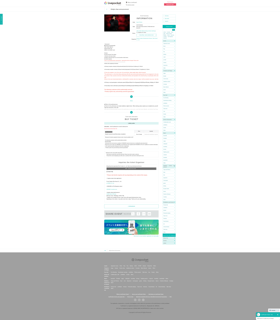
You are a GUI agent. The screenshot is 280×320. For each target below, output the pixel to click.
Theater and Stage (167, 70)
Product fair (165, 204)
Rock (164, 46)
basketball (165, 160)
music (164, 40)
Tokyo (154, 30)
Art (163, 224)
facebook (138, 213)
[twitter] (136, 300)
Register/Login (170, 4)
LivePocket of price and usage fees (116, 296)
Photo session (169, 33)
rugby (164, 141)
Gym (164, 172)
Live (164, 111)
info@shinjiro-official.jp (111, 194)
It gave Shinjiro (139, 22)
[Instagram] (144, 300)
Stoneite (165, 38)
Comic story (165, 78)
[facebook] (140, 300)
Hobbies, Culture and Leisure (106, 282)
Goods (164, 114)
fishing (164, 185)
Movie (168, 35)
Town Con (165, 215)
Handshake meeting (167, 100)
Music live (165, 238)
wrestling (165, 146)
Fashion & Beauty (166, 194)
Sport (164, 133)
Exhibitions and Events (168, 202)
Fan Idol (165, 95)
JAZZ (164, 57)
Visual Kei (165, 65)
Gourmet (172, 35)
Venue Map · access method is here (146, 35)
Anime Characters (167, 119)
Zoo (164, 175)
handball (165, 157)
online (164, 32)
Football (165, 138)
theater (164, 76)
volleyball (165, 143)
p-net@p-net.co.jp (110, 183)
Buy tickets (167, 18)
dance (164, 89)
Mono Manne (166, 87)
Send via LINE (143, 213)
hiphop (164, 54)
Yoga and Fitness (166, 169)
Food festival (165, 221)
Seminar (165, 218)
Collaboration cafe (167, 122)
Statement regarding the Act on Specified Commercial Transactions (151, 296)
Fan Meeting (165, 97)
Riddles (164, 35)
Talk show (165, 108)
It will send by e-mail (149, 213)
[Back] (106, 9)
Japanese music (166, 43)
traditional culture (166, 81)
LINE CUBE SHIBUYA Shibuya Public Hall (144, 30)
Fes (164, 51)
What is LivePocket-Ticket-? (123, 294)
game (164, 183)
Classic (164, 62)
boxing (164, 149)
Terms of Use (130, 296)
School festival (166, 226)
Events (165, 240)
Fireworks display (166, 213)
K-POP (164, 59)
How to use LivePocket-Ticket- (139, 294)
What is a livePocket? (132, 2)
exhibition (165, 103)
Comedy (168, 32)
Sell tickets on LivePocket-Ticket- (156, 294)
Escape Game (166, 188)
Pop (164, 48)
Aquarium (165, 177)
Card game (165, 180)
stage (164, 73)
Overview (167, 15)
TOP (105, 250)
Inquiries (166, 21)
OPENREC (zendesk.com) (112, 189)
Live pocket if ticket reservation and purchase (112, 3)
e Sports (165, 154)
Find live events (131, 4)
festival (164, 210)
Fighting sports (166, 152)
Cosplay (165, 36)
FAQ (171, 296)
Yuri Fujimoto (170, 36)
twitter (133, 213)
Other (164, 68)
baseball (165, 135)
